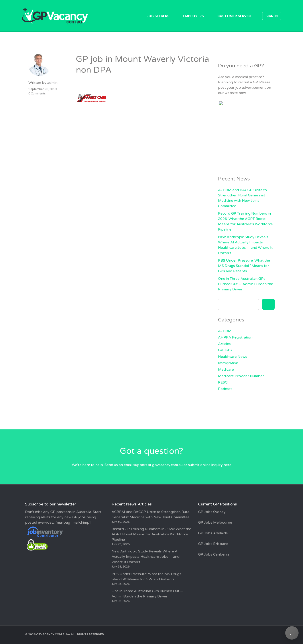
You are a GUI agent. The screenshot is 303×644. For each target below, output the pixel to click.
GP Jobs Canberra (213, 554)
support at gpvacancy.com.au (158, 465)
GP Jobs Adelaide (213, 533)
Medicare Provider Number (241, 376)
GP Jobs (225, 350)
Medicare (226, 369)
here (227, 465)
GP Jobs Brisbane (213, 544)
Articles (224, 344)
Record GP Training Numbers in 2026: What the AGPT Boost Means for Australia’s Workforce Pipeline (151, 534)
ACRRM (225, 331)
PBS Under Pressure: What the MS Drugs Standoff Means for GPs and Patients (244, 265)
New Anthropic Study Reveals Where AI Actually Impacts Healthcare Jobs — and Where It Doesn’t (145, 556)
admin (52, 82)
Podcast (225, 389)
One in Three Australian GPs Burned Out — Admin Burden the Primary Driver (245, 284)
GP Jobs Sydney (212, 512)
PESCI (223, 382)
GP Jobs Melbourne (215, 522)
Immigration (228, 363)
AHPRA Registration (235, 337)
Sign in (272, 16)
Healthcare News (232, 356)
